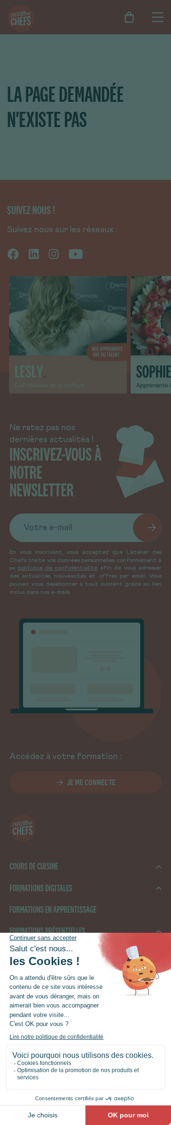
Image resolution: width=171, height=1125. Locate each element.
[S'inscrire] (147, 527)
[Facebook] (13, 253)
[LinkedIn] (33, 253)
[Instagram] (53, 253)
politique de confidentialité (57, 568)
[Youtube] (75, 253)
